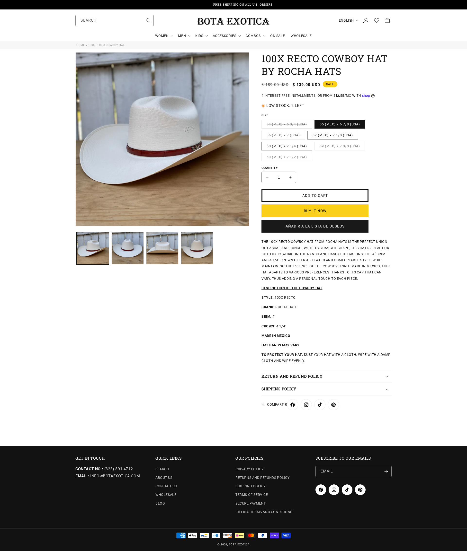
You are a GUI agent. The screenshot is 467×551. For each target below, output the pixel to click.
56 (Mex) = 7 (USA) (286, 136)
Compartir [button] (277, 404)
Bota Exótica (239, 544)
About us (163, 478)
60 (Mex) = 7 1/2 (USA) (289, 158)
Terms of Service (251, 495)
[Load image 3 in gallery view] (162, 248)
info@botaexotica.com (115, 476)
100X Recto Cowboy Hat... (107, 45)
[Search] (148, 20)
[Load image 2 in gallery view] (127, 248)
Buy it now (315, 211)
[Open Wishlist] (376, 20)
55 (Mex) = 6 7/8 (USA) (340, 124)
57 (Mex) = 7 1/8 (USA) (333, 135)
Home (80, 45)
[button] (163, 36)
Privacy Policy (249, 469)
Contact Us (166, 486)
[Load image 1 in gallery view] (93, 248)
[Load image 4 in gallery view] (197, 248)
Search (162, 469)
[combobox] (114, 20)
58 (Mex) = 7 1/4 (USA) (287, 146)
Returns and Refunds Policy (262, 478)
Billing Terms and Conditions (263, 512)
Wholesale (165, 495)
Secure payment (250, 503)
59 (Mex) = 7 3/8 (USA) (342, 147)
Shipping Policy (250, 486)
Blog (160, 503)
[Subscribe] (386, 471)
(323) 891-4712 (118, 469)
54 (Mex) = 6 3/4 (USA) (289, 125)
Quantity (269, 168)
